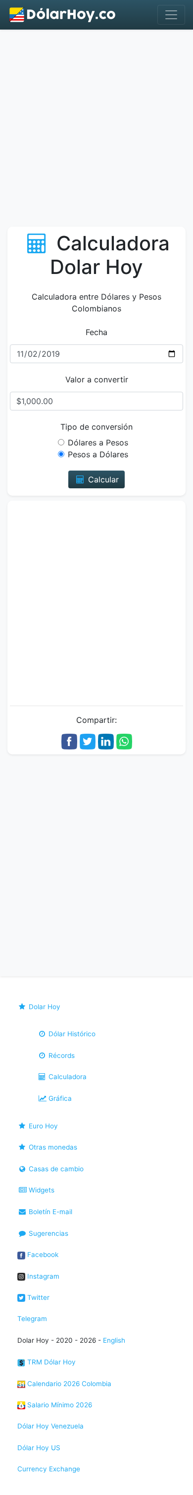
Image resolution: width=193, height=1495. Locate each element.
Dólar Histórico (71, 1034)
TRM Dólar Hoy (50, 1362)
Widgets (40, 1190)
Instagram (42, 1276)
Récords (61, 1055)
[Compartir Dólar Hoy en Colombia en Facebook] (69, 741)
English (114, 1340)
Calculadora (67, 1077)
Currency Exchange (48, 1469)
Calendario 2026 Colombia (68, 1384)
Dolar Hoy (43, 1007)
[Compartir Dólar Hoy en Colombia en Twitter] (88, 741)
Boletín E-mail (49, 1212)
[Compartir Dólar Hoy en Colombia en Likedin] (106, 741)
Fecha (96, 332)
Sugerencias (47, 1233)
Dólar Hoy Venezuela (50, 1426)
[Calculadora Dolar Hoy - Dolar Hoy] (63, 15)
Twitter (37, 1297)
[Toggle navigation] (171, 15)
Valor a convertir (96, 379)
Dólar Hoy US (38, 1448)
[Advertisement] (96, 130)
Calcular (102, 479)
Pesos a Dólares (98, 454)
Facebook (41, 1254)
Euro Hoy (42, 1126)
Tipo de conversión (96, 427)
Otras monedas (52, 1147)
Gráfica (59, 1098)
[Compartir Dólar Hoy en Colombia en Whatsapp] (124, 741)
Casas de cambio (55, 1169)
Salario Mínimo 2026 (58, 1405)
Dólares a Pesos (98, 442)
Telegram (32, 1319)
